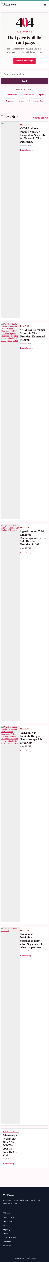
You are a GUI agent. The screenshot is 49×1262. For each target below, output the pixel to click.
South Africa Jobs (36, 101)
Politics (24, 125)
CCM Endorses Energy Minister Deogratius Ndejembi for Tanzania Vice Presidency (32, 135)
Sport (41, 95)
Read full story (27, 150)
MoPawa (9, 1195)
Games (21, 101)
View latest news (40, 118)
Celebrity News (11, 95)
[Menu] (45, 4)
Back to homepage (24, 61)
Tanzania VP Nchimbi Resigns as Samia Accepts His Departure (31, 737)
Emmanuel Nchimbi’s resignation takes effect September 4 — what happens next (32, 940)
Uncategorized (11, 1132)
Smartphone (7, 1242)
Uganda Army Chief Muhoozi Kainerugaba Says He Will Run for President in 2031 (33, 537)
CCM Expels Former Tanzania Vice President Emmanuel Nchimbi (32, 335)
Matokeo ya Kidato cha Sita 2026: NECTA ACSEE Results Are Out (10, 1145)
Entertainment (28, 95)
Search (24, 81)
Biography (10, 101)
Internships (7, 1246)
